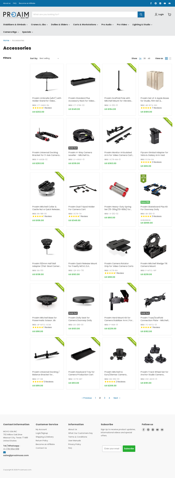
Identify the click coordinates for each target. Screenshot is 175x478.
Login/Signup (42, 433)
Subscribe (129, 448)
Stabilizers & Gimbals (14, 24)
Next (116, 397)
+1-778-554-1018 (11, 448)
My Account (41, 429)
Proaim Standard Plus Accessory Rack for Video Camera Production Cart (81, 101)
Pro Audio (106, 24)
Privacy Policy (74, 444)
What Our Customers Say (80, 433)
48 (149, 58)
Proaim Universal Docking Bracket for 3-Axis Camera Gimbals (45, 155)
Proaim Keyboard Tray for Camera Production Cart (81, 373)
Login (161, 14)
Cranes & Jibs (38, 24)
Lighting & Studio (141, 24)
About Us (72, 429)
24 (140, 58)
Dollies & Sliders (59, 24)
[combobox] (85, 14)
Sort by (33, 58)
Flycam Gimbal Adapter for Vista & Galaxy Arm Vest (154, 154)
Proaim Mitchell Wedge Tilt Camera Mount (154, 265)
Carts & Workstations (85, 24)
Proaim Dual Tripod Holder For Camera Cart (81, 208)
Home (6, 40)
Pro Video (122, 24)
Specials (27, 32)
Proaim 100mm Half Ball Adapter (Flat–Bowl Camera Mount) (46, 266)
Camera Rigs (10, 32)
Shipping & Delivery (45, 436)
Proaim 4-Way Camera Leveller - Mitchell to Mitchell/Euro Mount (80, 155)
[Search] (141, 14)
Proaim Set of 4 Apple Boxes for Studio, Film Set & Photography (155, 101)
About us (7, 3)
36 (144, 58)
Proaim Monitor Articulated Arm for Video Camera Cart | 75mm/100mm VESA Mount (118, 155)
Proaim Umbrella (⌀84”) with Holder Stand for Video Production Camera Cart (46, 101)
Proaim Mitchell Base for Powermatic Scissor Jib (44, 319)
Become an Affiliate (27, 3)
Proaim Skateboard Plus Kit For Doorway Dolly (154, 208)
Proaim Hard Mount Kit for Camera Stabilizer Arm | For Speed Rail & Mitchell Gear (118, 320)
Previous (87, 397)
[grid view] (166, 58)
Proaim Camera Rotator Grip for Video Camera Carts (118, 265)
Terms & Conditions (77, 436)
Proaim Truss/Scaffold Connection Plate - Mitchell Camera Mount (154, 320)
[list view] (170, 58)
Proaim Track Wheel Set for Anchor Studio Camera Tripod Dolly (154, 374)
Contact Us (41, 448)
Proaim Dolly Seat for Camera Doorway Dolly (80, 319)
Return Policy (42, 440)
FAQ (14, 3)
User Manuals (74, 440)
